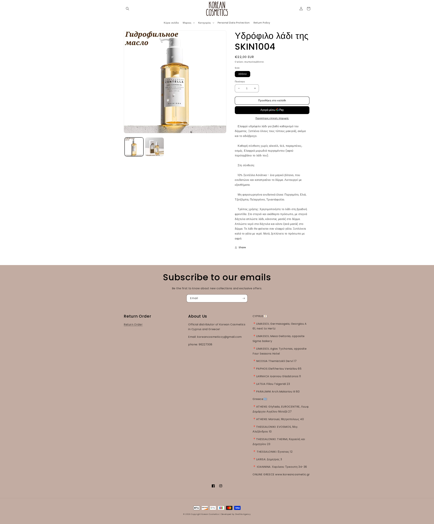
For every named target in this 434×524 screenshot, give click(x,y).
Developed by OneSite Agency (236, 514)
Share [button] (242, 247)
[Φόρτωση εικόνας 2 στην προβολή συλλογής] (154, 146)
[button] (127, 8)
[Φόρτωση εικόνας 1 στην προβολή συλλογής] (134, 146)
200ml (242, 74)
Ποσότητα (240, 81)
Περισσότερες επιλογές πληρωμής (272, 118)
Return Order (133, 324)
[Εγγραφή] (243, 298)
